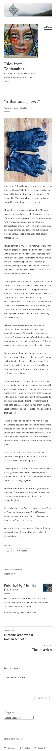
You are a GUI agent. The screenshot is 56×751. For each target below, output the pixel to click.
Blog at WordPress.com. (13, 739)
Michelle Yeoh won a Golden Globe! (18, 635)
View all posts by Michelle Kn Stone (20, 612)
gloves (13, 573)
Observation (17, 569)
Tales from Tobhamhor (14, 66)
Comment (42, 698)
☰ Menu (48, 26)
